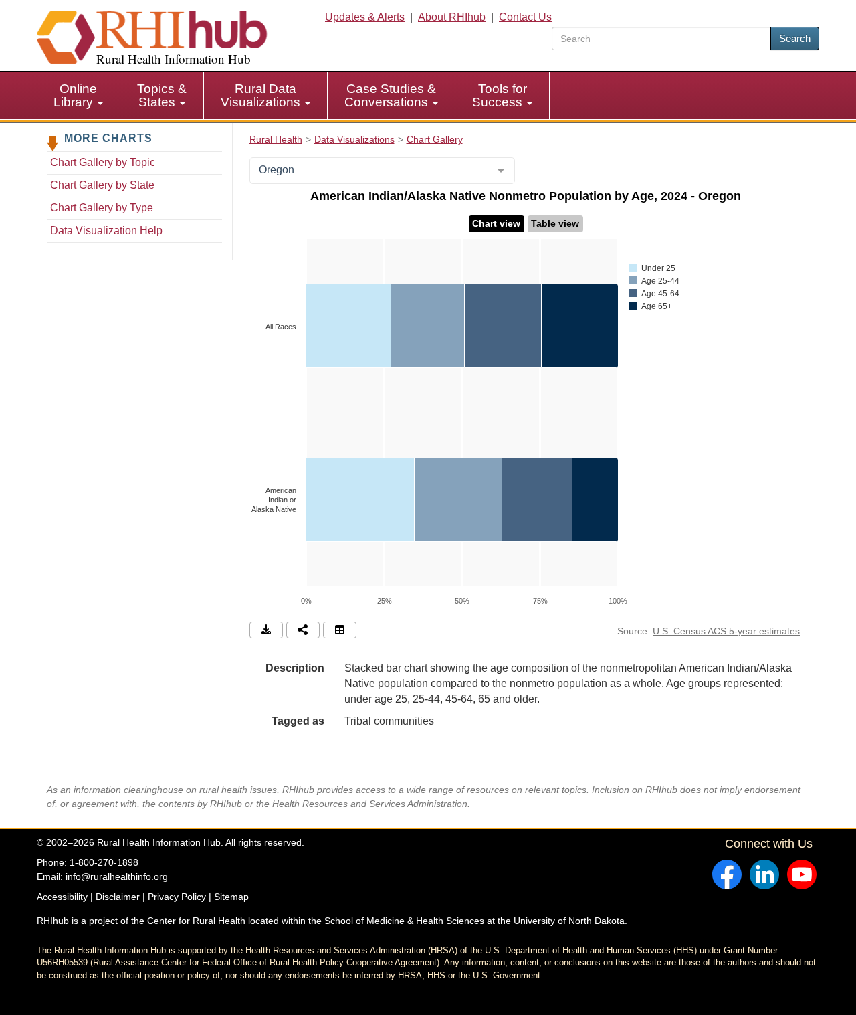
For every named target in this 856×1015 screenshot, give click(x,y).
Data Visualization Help (106, 230)
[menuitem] (78, 95)
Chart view (496, 223)
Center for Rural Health (196, 920)
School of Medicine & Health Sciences (404, 920)
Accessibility (62, 896)
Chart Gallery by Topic (102, 162)
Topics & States (162, 95)
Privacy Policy (177, 896)
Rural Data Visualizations (262, 95)
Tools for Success (499, 95)
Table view (555, 223)
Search (795, 38)
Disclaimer (118, 896)
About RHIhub (452, 17)
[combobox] (382, 170)
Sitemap (231, 896)
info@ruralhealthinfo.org (117, 876)
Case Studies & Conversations (390, 95)
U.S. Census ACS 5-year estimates (726, 631)
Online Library (75, 95)
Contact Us (525, 17)
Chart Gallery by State (102, 185)
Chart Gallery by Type (101, 207)
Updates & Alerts (365, 17)
